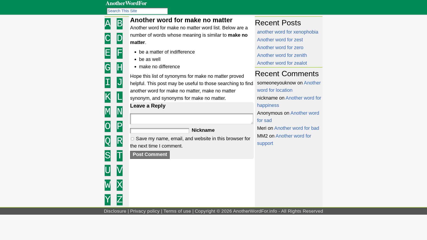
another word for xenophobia (287, 32)
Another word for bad (296, 128)
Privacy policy (145, 211)
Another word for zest (280, 39)
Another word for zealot (282, 63)
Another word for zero (280, 47)
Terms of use (177, 211)
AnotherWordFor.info (255, 211)
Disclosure (115, 211)
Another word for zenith (282, 55)
